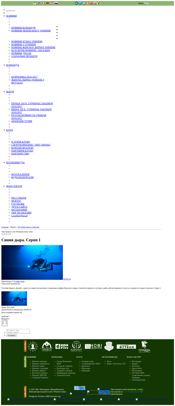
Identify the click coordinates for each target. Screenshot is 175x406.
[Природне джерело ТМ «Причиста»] (46, 351)
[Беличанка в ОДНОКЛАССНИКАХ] (87, 4)
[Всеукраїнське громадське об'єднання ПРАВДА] (144, 352)
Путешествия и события (28, 227)
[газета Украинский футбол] (126, 348)
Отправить (12, 335)
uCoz (63, 396)
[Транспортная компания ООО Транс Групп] (109, 351)
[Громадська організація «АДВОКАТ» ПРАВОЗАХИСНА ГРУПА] (76, 351)
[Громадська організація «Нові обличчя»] (93, 348)
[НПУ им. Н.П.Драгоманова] (33, 351)
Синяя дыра (19, 281)
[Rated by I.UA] (92, 394)
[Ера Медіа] (61, 348)
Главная (4, 227)
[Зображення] (14, 298)
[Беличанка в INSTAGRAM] (98, 4)
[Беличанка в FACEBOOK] (80, 4)
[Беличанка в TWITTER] (83, 4)
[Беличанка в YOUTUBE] (95, 4)
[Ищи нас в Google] (91, 4)
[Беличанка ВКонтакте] (76, 4)
